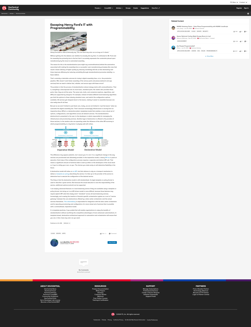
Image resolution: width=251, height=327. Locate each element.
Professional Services (150, 291)
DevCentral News (50, 289)
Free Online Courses (100, 298)
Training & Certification (100, 300)
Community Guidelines (50, 296)
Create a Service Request (150, 293)
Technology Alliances (200, 291)
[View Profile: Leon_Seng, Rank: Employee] (173, 28)
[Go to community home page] (10, 8)
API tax (107, 157)
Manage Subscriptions (150, 289)
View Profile (112, 242)
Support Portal (151, 296)
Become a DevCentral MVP (50, 302)
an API (75, 171)
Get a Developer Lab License (50, 300)
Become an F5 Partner (201, 293)
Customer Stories (100, 294)
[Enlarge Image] (83, 41)
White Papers (100, 291)
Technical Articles (20, 13)
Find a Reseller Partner (201, 289)
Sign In (246, 8)
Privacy (110, 320)
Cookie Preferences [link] (152, 320)
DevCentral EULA (50, 298)
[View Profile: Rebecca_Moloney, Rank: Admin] (173, 38)
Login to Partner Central (201, 294)
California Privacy (118, 320)
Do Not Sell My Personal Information (135, 320)
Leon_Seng (180, 28)
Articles (12, 13)
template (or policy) (62, 174)
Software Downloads (150, 294)
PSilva (178, 48)
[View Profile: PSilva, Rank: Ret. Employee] (173, 48)
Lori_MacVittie (65, 242)
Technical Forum (50, 291)
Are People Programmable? (186, 46)
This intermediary (69, 201)
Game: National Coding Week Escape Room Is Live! (194, 36)
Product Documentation (100, 289)
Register (239, 8)
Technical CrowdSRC (50, 294)
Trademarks (96, 320)
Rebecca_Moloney (182, 38)
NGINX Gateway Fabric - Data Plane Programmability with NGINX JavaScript (202, 26)
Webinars (100, 296)
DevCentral (4, 13)
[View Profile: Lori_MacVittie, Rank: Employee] (54, 243)
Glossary (100, 293)
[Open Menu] (248, 13)
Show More (210, 56)
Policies (104, 320)
